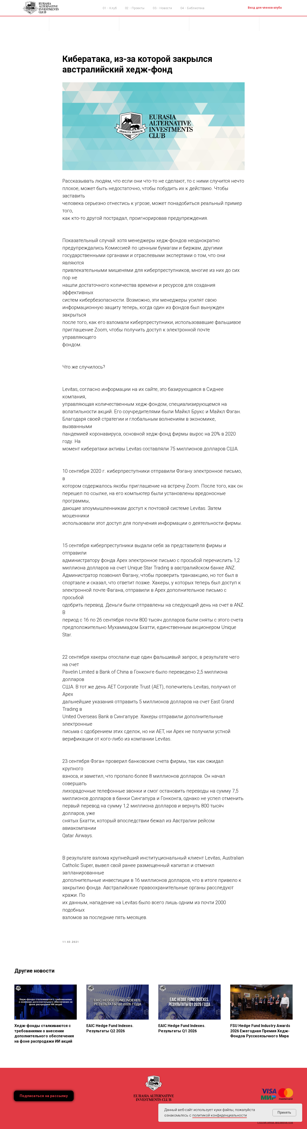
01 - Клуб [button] (110, 8)
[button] (44, 1096)
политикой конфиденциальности (219, 1115)
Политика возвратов (275, 1122)
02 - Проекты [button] (135, 8)
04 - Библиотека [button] (192, 8)
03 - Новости (162, 8)
